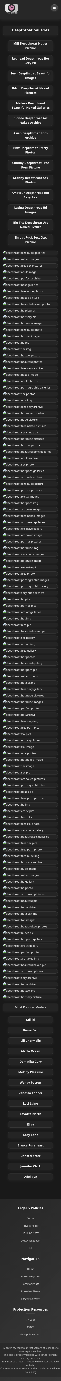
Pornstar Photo (30, 1283)
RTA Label (30, 1319)
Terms (30, 1218)
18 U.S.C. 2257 (31, 1233)
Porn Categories (30, 1276)
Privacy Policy (30, 1225)
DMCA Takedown (30, 1240)
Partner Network (30, 1298)
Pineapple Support (30, 1334)
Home (30, 1269)
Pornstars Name (30, 1291)
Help (30, 1248)
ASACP (30, 1327)
